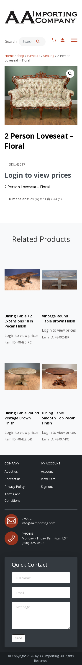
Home (9, 56)
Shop (20, 56)
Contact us (12, 479)
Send (18, 638)
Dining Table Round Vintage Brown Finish (22, 418)
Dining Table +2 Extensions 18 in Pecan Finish (19, 321)
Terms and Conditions (12, 497)
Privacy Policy (15, 486)
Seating (48, 56)
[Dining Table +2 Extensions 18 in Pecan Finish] (22, 279)
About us (11, 471)
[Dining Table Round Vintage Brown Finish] (22, 376)
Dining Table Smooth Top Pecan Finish (58, 418)
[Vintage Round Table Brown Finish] (59, 279)
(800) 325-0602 (33, 543)
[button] (38, 41)
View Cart (48, 479)
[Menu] (74, 40)
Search (11, 41)
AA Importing (49, 656)
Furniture (33, 56)
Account (47, 471)
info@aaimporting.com (38, 523)
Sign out (47, 486)
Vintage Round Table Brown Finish (58, 319)
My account (64, 40)
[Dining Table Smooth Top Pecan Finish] (59, 376)
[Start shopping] (55, 40)
